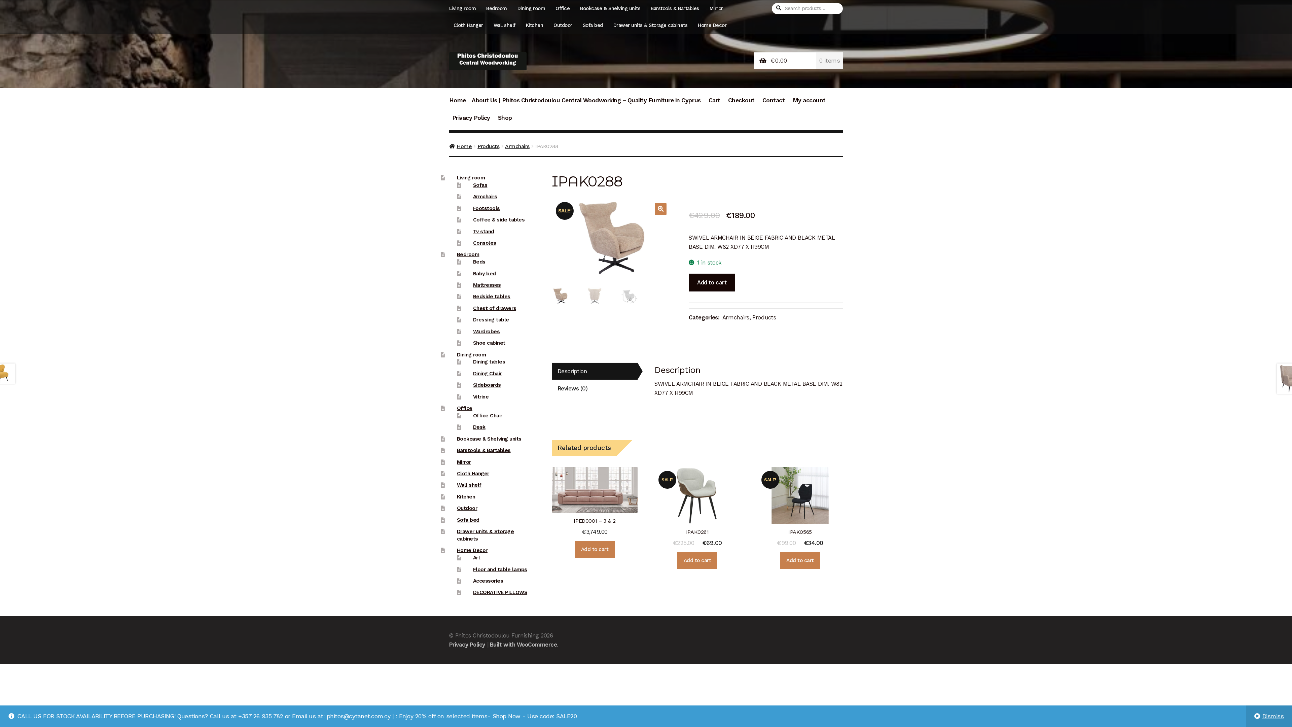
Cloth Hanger (468, 25)
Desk (479, 427)
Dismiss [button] (1273, 716)
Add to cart (711, 282)
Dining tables (489, 362)
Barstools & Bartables (675, 8)
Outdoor (562, 25)
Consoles (484, 243)
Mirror (716, 8)
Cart (714, 100)
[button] (661, 209)
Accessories (488, 581)
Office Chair (487, 416)
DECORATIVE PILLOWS (500, 592)
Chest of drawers (494, 308)
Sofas (480, 185)
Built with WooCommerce (523, 644)
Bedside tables (491, 296)
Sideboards (487, 385)
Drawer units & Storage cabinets (650, 25)
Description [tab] (572, 371)
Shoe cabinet (489, 343)
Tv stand (483, 232)
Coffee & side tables (499, 220)
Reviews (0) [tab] (573, 388)
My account (809, 100)
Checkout (741, 100)
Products (488, 146)
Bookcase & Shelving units (610, 8)
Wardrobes (486, 331)
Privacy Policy (471, 117)
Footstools (486, 208)
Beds (479, 262)
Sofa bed (593, 25)
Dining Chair (487, 374)
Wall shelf (504, 25)
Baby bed (484, 274)
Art (476, 558)
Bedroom (496, 8)
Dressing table (491, 320)
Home (457, 100)
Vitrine (481, 397)
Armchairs (517, 146)
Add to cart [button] (595, 549)
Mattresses (487, 285)
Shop (505, 117)
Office (562, 8)
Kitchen (534, 25)
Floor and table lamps (500, 569)
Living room (462, 8)
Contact (773, 100)
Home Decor (712, 25)
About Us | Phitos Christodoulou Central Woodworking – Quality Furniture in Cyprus (586, 100)
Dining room (531, 8)
